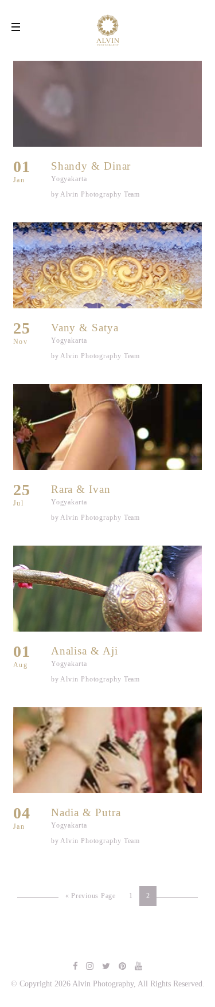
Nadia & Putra (86, 812)
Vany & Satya (85, 328)
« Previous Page (90, 896)
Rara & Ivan (81, 489)
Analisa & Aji (84, 651)
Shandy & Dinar (91, 166)
